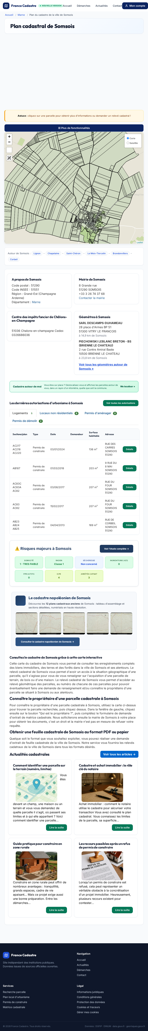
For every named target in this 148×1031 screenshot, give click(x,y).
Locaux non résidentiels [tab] (58, 413)
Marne (21, 14)
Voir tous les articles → (119, 754)
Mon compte (137, 5)
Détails (129, 449)
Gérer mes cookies (88, 1012)
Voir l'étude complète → (116, 548)
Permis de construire (15, 1002)
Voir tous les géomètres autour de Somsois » (103, 366)
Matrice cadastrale (14, 1007)
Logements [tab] (22, 413)
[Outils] (9, 158)
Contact (117, 5)
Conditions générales (89, 997)
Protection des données (91, 1002)
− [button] (9, 142)
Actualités (101, 5)
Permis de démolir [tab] (27, 421)
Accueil (67, 5)
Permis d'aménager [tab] (100, 413)
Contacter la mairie (92, 298)
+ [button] (9, 136)
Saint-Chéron (73, 253)
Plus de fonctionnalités (75, 127)
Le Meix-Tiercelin (97, 253)
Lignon (37, 253)
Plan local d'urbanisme (16, 997)
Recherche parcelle (14, 991)
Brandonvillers (120, 253)
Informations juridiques (90, 991)
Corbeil (14, 259)
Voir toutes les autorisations (120, 403)
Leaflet (140, 242)
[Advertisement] (74, 65)
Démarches (83, 5)
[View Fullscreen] (9, 150)
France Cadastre (36, 6)
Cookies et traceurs (88, 1007)
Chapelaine (53, 253)
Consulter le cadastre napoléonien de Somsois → (47, 641)
